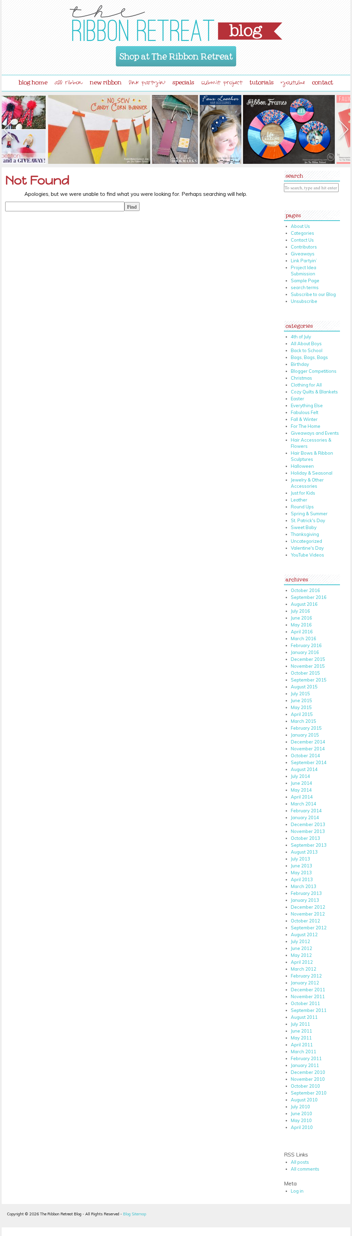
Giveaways (303, 253)
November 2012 (308, 914)
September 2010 (309, 1093)
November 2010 (308, 1079)
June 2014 (301, 783)
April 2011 (302, 1044)
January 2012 (305, 982)
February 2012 (306, 976)
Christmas (301, 378)
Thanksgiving (305, 534)
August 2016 (304, 604)
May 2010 (301, 1120)
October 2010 (305, 1086)
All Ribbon (68, 83)
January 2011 (305, 1065)
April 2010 (302, 1127)
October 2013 (305, 838)
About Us (300, 226)
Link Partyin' (147, 83)
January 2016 (305, 652)
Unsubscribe (304, 301)
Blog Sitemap (134, 1214)
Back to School (306, 350)
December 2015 (308, 659)
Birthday (300, 364)
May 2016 (301, 624)
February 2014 (306, 810)
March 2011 (303, 1051)
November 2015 (308, 666)
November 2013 (308, 831)
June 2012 (301, 948)
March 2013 (303, 886)
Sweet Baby (304, 527)
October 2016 (305, 590)
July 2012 (300, 941)
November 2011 (308, 996)
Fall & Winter (304, 419)
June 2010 (301, 1113)
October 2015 (305, 673)
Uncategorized (306, 541)
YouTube (293, 83)
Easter (297, 398)
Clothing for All (306, 385)
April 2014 (302, 797)
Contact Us (302, 240)
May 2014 (301, 790)
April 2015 (302, 714)
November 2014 (308, 748)
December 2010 (308, 1072)
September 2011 (309, 1010)
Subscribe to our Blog (313, 294)
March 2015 (303, 721)
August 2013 (304, 852)
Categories (302, 233)
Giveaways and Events (315, 433)
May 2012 (301, 955)
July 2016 (300, 611)
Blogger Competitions (314, 371)
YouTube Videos (307, 555)
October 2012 (305, 920)
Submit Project (221, 83)
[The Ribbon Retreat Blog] (176, 23)
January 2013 (305, 900)
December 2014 (308, 741)
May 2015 (301, 707)
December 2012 (308, 907)
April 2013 (302, 879)
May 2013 (301, 872)
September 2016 (309, 597)
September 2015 (309, 680)
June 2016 (301, 618)
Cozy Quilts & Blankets (314, 391)
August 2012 (304, 934)
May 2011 (301, 1037)
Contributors (304, 247)
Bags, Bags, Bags (309, 357)
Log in (297, 1191)
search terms (305, 287)
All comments (305, 1169)
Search (294, 174)
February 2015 (306, 728)
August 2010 (304, 1099)
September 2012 (309, 927)
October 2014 (305, 755)
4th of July (301, 336)
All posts (300, 1162)
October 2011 (305, 1003)
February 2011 (306, 1058)
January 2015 (305, 735)
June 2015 (301, 700)
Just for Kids (303, 493)
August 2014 (304, 769)
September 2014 (309, 762)
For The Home (305, 426)
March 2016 (303, 638)
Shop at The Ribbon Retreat (176, 54)
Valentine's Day (307, 548)
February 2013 (306, 893)
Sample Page (305, 280)
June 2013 (301, 865)
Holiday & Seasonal (311, 473)
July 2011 (300, 1024)
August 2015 (304, 686)
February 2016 (306, 645)
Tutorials (262, 80)
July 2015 (300, 693)
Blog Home (33, 80)
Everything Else (307, 405)
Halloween (302, 466)
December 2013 (308, 824)
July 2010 (300, 1106)
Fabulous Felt (304, 412)
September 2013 (309, 845)
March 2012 (303, 969)
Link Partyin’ (304, 260)
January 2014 (305, 817)
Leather (299, 500)
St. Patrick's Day (308, 520)
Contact (322, 80)
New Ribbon (106, 80)
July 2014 (300, 776)
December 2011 (308, 989)
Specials (183, 80)
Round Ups (302, 506)
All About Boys (306, 343)
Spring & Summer (309, 513)
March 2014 (303, 803)
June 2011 (301, 1031)
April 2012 (302, 962)
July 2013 (300, 859)
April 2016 (302, 631)
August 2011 (304, 1017)
